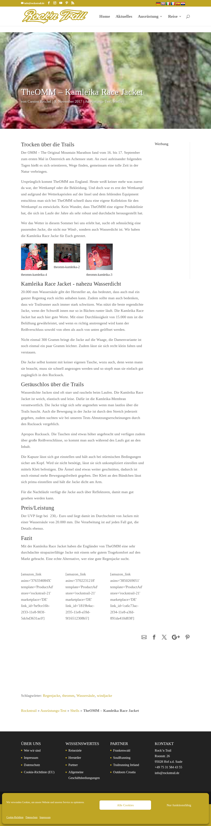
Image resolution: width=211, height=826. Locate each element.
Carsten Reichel (39, 101)
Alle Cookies (125, 805)
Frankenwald (121, 750)
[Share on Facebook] (154, 637)
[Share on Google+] (176, 637)
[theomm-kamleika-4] (34, 271)
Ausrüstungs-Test (98, 101)
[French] (173, 4)
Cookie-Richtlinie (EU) (39, 772)
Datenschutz (32, 817)
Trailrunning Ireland (126, 765)
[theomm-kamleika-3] (99, 271)
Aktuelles (124, 17)
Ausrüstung (148, 17)
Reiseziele (75, 750)
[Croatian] (183, 4)
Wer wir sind (32, 750)
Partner (73, 765)
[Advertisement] (169, 209)
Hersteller (74, 757)
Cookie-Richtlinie (14, 817)
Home (104, 17)
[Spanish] (178, 4)
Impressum (45, 817)
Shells (117, 101)
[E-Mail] (144, 637)
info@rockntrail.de (167, 773)
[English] (163, 4)
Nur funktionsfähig (179, 805)
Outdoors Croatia (124, 772)
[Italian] (168, 4)
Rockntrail (29, 711)
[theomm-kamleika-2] (67, 263)
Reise (173, 17)
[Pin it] (187, 637)
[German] (158, 4)
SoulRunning (121, 757)
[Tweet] (164, 637)
